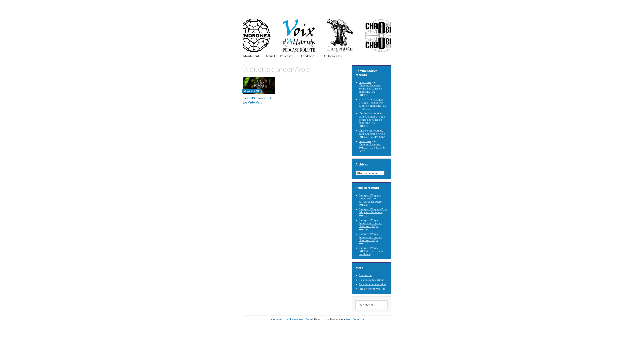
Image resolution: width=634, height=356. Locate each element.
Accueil (270, 56)
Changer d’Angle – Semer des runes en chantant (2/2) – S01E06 (370, 224)
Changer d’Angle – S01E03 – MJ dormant (373, 135)
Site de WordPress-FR (372, 289)
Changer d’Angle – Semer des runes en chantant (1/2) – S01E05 (370, 90)
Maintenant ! (252, 56)
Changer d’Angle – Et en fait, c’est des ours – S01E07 (373, 212)
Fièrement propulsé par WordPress (291, 319)
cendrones (365, 82)
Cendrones (308, 56)
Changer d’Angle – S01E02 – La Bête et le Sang (372, 147)
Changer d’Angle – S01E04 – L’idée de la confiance (371, 251)
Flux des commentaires (372, 284)
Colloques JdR (333, 56)
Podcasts (286, 56)
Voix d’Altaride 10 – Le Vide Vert (258, 100)
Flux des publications (371, 280)
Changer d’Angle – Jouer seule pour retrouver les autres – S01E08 (372, 200)
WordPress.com (355, 319)
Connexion (365, 275)
